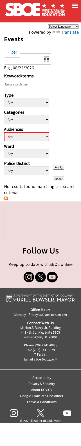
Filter (12, 52)
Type (9, 95)
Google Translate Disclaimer (41, 396)
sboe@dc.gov (44, 359)
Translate (70, 32)
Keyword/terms (19, 76)
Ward (9, 146)
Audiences (13, 129)
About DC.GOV (41, 389)
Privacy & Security (41, 383)
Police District (17, 163)
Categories (14, 112)
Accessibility (41, 377)
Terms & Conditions (42, 402)
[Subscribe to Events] (6, 198)
